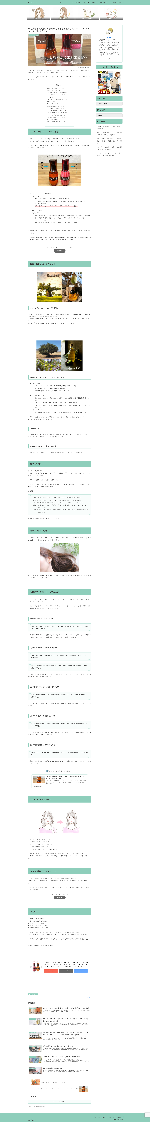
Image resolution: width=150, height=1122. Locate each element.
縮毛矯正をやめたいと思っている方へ (59, 112)
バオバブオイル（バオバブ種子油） (58, 92)
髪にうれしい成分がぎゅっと (55, 90)
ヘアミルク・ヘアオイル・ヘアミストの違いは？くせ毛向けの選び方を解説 (109, 154)
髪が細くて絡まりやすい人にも (57, 117)
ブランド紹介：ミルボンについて (56, 121)
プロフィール (111, 1117)
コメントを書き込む (59, 1101)
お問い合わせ (119, 1117)
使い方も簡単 (51, 101)
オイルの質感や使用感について (57, 115)
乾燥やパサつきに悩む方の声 (57, 108)
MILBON (59, 251)
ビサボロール (53, 97)
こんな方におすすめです (54, 119)
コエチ (109, 37)
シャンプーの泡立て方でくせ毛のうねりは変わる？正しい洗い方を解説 (109, 148)
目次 (57, 85)
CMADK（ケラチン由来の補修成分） (59, 99)
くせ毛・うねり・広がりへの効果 (58, 110)
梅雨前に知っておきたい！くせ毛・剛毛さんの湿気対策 (109, 128)
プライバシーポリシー (100, 1117)
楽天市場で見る (51, 971)
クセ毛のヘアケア (34, 994)
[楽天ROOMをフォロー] (109, 59)
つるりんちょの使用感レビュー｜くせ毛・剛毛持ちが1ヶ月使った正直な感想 (109, 134)
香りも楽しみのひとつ (53, 103)
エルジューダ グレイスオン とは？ (56, 88)
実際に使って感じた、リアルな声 (56, 106)
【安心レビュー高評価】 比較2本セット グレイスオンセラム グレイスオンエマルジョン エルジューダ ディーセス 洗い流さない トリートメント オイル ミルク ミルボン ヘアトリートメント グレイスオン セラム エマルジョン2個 (66, 964)
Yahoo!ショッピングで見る (80, 971)
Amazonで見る (66, 971)
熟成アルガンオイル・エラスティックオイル (61, 95)
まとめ (50, 124)
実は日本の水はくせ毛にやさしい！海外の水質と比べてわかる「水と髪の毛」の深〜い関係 (109, 141)
